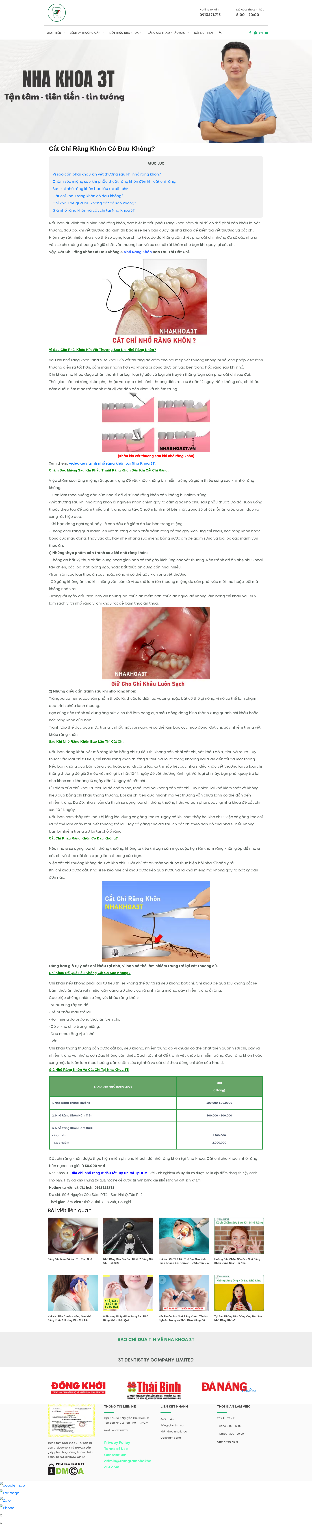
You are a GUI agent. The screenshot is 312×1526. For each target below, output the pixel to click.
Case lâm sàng (171, 1438)
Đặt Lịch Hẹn (203, 33)
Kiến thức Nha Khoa (124, 33)
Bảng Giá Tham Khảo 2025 (166, 33)
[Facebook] (250, 32)
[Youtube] (266, 32)
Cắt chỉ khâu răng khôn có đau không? (88, 195)
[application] (62, 33)
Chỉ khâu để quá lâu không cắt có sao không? (94, 203)
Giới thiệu (167, 1419)
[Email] (261, 32)
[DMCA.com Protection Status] (66, 1468)
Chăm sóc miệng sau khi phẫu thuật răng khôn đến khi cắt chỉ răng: (114, 181)
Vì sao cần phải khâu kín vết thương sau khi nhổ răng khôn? (107, 174)
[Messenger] (255, 32)
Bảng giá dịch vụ (172, 1425)
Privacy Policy (117, 1442)
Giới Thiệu (54, 33)
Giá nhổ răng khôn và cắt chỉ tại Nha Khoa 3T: (94, 210)
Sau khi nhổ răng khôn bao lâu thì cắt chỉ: (90, 188)
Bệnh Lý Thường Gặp (85, 33)
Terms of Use (116, 1448)
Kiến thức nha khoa (174, 1432)
